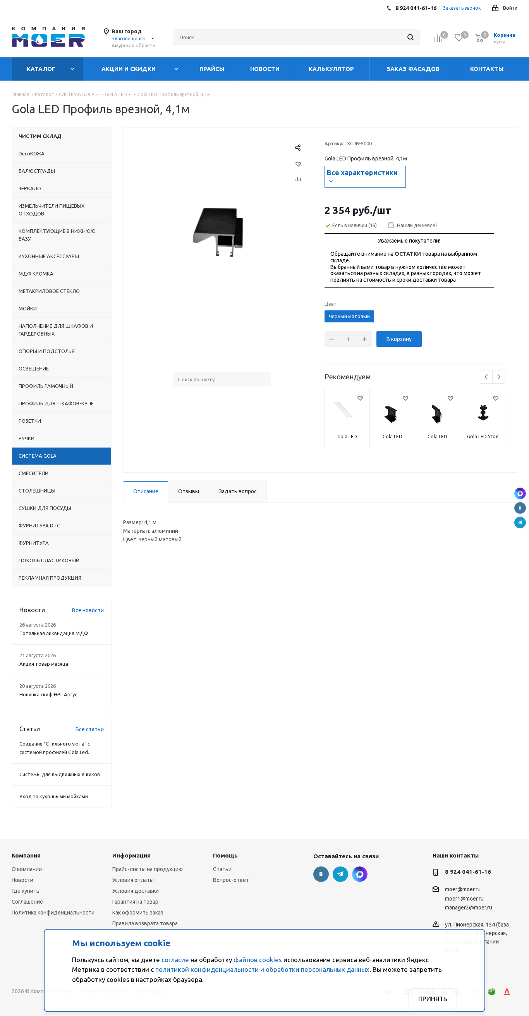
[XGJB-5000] (222, 235)
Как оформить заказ (137, 912)
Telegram (520, 523)
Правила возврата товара (145, 923)
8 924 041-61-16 (468, 871)
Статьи (222, 869)
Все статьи (90, 729)
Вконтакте (520, 508)
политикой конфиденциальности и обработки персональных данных (262, 969)
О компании (27, 869)
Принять (432, 998)
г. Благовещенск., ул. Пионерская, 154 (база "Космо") (520, 493)
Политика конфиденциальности (53, 912)
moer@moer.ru (463, 890)
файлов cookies (258, 959)
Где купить (26, 891)
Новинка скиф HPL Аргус (48, 694)
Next (499, 377)
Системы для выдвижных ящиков (59, 774)
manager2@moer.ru (468, 907)
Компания (26, 855)
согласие (175, 959)
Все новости (88, 610)
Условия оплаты (133, 880)
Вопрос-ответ (231, 880)
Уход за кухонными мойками (53, 796)
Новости (22, 880)
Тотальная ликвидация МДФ (53, 633)
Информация (131, 855)
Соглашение (27, 902)
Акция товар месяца (43, 663)
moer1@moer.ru (464, 898)
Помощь (225, 855)
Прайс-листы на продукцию (147, 869)
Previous (486, 377)
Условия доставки (135, 891)
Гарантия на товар (135, 902)
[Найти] (410, 37)
